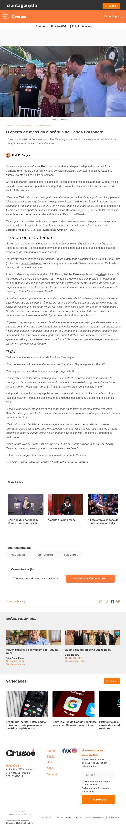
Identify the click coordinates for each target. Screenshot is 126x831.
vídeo (101, 274)
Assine (78, 817)
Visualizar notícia (18, 496)
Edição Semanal (82, 26)
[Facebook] (64, 750)
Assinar (111, 5)
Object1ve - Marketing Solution (19, 823)
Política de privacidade (95, 817)
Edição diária (59, 26)
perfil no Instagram (31, 263)
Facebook (112, 602)
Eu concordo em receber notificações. (97, 783)
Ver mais (111, 681)
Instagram (107, 602)
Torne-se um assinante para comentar (34, 578)
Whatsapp (101, 602)
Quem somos (45, 817)
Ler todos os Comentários (89, 578)
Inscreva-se (98, 799)
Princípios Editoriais (63, 817)
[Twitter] (69, 750)
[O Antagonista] (22, 5)
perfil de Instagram (87, 181)
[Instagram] (74, 751)
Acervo (40, 26)
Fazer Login (111, 16)
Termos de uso (114, 817)
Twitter (118, 602)
